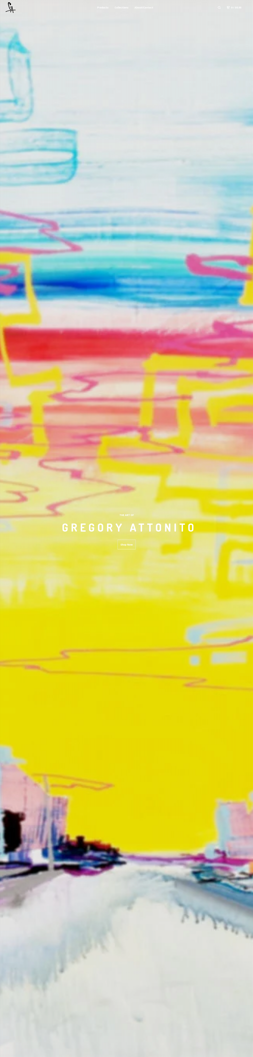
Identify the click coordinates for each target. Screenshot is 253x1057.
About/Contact (144, 7)
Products (102, 7)
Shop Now (126, 544)
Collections (121, 7)
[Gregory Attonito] (23, 7)
